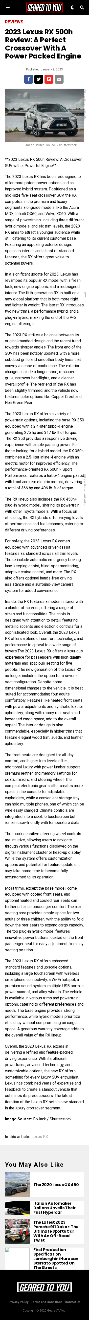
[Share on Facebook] (28, 79)
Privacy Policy (18, 1302)
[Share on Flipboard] (48, 79)
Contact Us (72, 1302)
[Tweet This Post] (38, 79)
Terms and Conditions (46, 1302)
